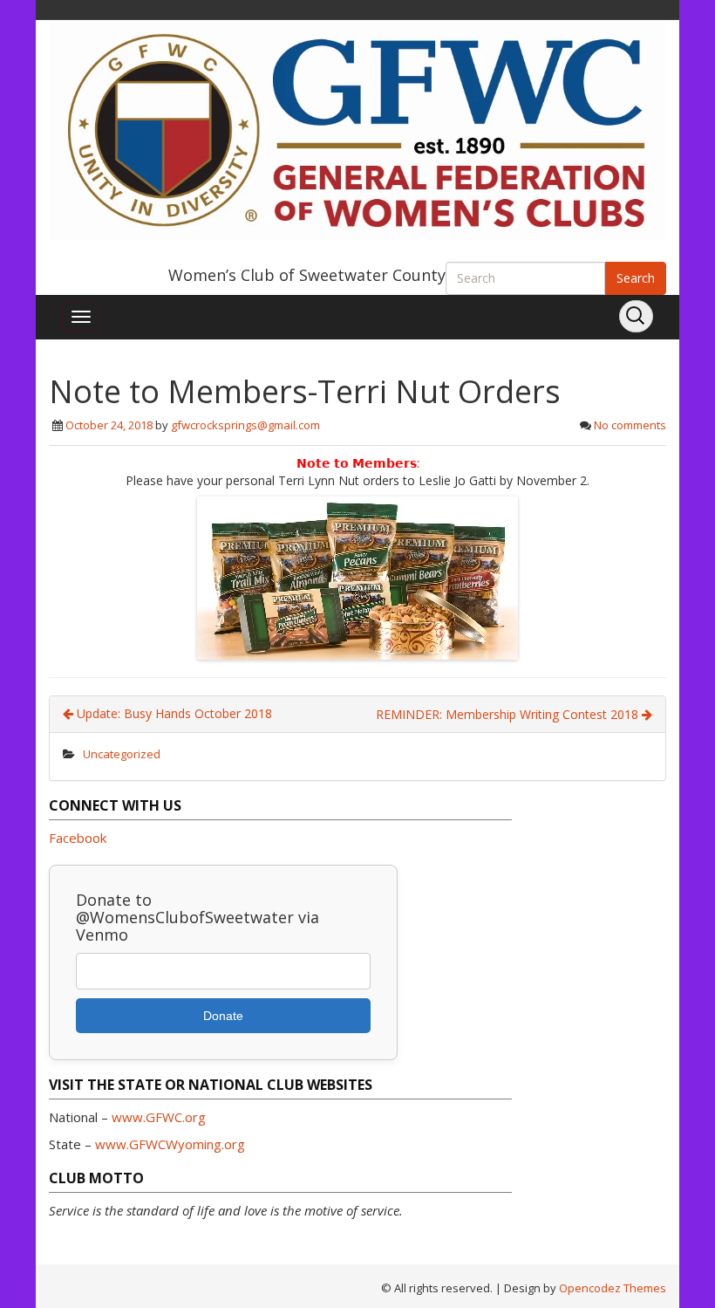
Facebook (77, 837)
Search (635, 278)
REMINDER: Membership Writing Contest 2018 (509, 714)
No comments (630, 425)
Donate (223, 1016)
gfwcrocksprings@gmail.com (245, 425)
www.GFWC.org (159, 1117)
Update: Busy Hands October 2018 (172, 713)
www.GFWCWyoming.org (170, 1144)
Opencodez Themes (612, 1288)
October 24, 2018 (109, 425)
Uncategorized (121, 754)
